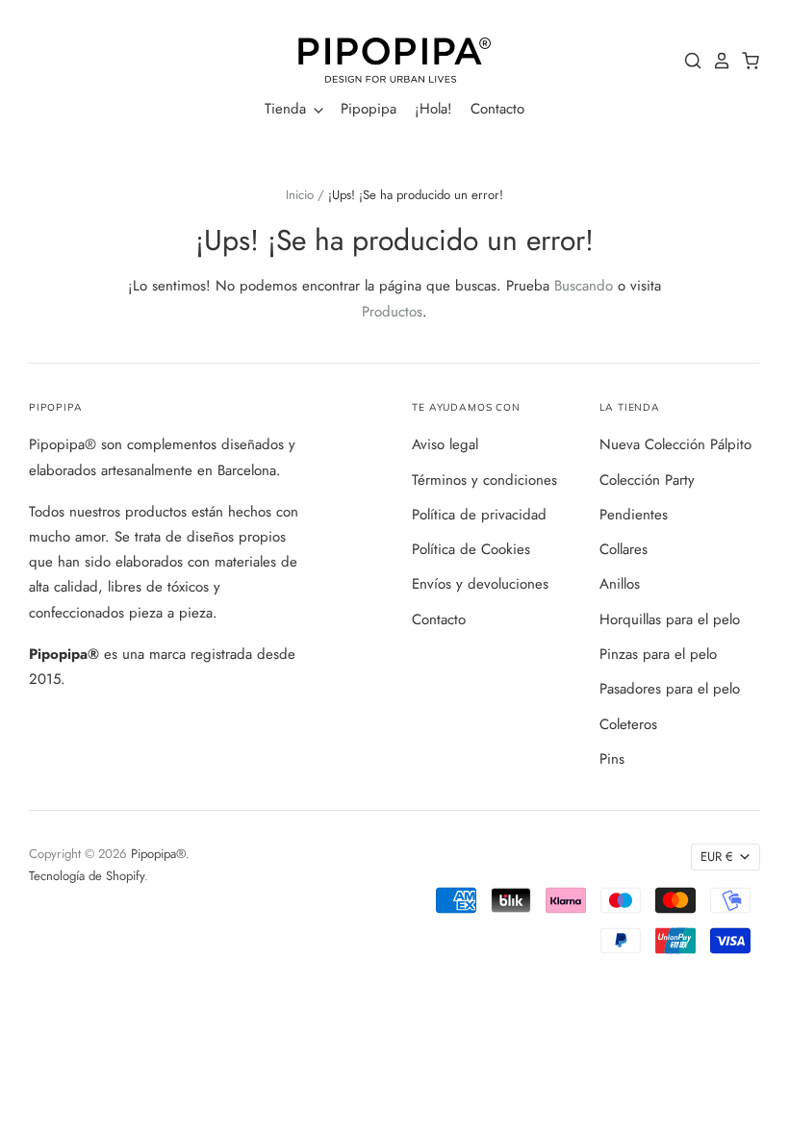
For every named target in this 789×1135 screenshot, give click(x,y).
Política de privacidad (479, 514)
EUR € (716, 856)
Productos (392, 311)
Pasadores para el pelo (669, 688)
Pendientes (633, 514)
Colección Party (647, 480)
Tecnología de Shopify (86, 876)
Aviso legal (445, 444)
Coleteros (628, 724)
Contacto (497, 108)
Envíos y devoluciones (480, 583)
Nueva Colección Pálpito (675, 444)
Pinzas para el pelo (658, 654)
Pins (611, 758)
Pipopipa (368, 108)
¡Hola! (433, 108)
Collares (623, 549)
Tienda (288, 108)
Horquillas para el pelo (669, 619)
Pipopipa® (158, 854)
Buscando (583, 285)
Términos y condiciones (484, 480)
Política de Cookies (471, 549)
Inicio (300, 195)
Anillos (619, 583)
